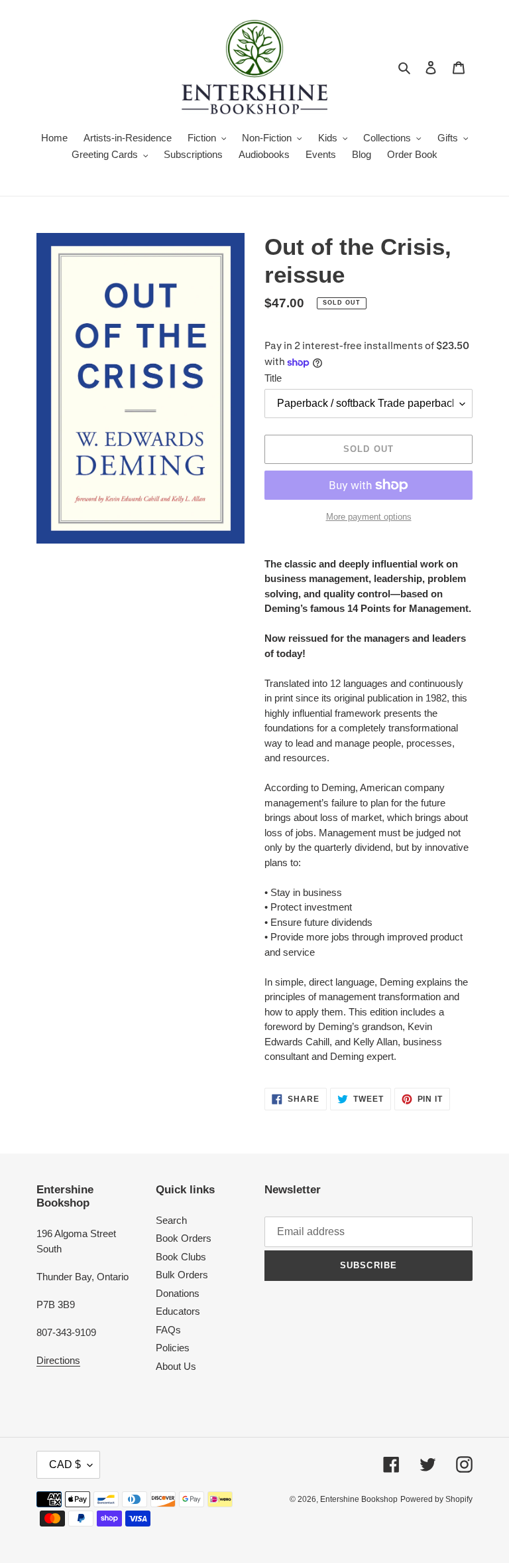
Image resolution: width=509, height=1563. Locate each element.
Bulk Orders (182, 1274)
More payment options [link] (369, 517)
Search (171, 1220)
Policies (173, 1347)
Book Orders (183, 1238)
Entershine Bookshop (359, 1499)
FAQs (168, 1329)
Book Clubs (181, 1256)
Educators (178, 1311)
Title (273, 378)
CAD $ (65, 1464)
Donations (177, 1293)
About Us (176, 1366)
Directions (58, 1360)
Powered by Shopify (436, 1499)
